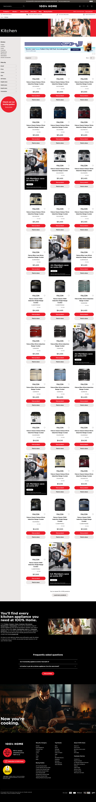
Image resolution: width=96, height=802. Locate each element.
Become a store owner (79, 749)
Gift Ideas (76, 752)
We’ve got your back (79, 772)
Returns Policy (77, 769)
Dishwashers (4, 55)
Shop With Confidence (79, 764)
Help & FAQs (77, 767)
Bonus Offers (24, 11)
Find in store (36, 99)
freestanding (20, 629)
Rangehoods (4, 52)
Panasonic (57, 759)
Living (37, 752)
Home (2, 17)
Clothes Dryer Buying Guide (42, 769)
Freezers (3, 46)
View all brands (58, 764)
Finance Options (78, 760)
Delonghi (57, 749)
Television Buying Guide (41, 776)
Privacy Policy (3, 793)
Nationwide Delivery (7, 14)
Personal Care (39, 749)
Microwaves (3, 53)
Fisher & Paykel (58, 752)
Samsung (57, 761)
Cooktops (3, 50)
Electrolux (57, 750)
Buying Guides (48, 11)
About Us (76, 745)
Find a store (77, 747)
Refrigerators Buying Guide (42, 774)
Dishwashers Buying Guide (42, 770)
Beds (37, 759)
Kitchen (6, 17)
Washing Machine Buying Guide (43, 777)
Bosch (56, 747)
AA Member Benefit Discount (81, 762)
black (14, 629)
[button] (90, 1)
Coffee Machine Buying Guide (43, 767)
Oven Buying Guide (40, 772)
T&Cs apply (5, 776)
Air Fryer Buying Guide (41, 765)
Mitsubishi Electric (59, 757)
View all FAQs (48, 673)
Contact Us (77, 759)
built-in (27, 629)
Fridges (2, 44)
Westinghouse (58, 762)
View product (36, 95)
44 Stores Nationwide (64, 14)
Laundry (38, 750)
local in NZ (15, 634)
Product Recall (77, 770)
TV (36, 754)
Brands (15, 11)
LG (55, 756)
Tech (37, 757)
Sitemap (18, 793)
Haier (56, 754)
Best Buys (34, 11)
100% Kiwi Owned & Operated (35, 14)
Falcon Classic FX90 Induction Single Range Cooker (35, 300)
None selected (88, 11)
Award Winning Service (90, 14)
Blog (40, 11)
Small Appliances (40, 747)
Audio (37, 756)
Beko (56, 745)
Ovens (2, 48)
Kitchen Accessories (6, 57)
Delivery (76, 765)
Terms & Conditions (11, 793)
